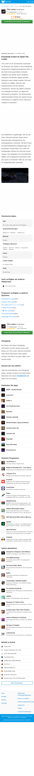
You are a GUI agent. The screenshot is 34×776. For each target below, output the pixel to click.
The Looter (15, 9)
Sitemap (4, 703)
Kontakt (3, 696)
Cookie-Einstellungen (24, 711)
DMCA (20, 708)
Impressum (21, 705)
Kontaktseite (21, 376)
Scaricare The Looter (7, 302)
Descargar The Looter (8, 299)
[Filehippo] (6, 1)
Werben (3, 700)
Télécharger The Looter (8, 316)
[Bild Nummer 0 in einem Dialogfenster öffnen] (14, 175)
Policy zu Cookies (23, 698)
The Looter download (8, 313)
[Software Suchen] (28, 1)
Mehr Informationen (17, 683)
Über (2, 693)
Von (12, 12)
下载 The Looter (6, 310)
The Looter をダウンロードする (11, 305)
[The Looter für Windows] (3, 11)
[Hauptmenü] (32, 1)
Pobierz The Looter (7, 307)
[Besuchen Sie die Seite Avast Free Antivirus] (17, 17)
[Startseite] (2, 6)
